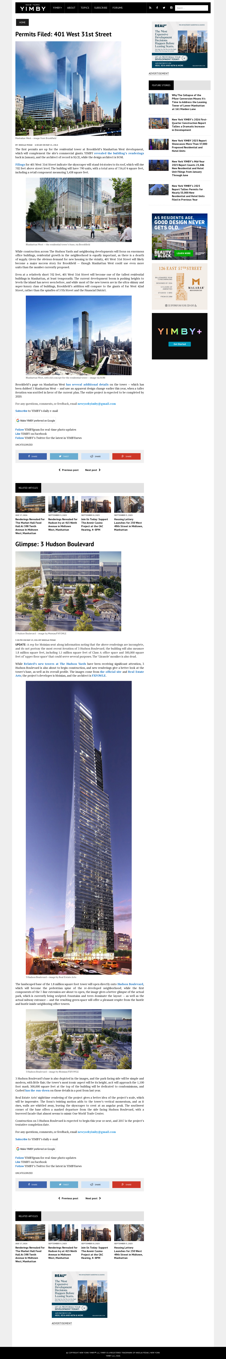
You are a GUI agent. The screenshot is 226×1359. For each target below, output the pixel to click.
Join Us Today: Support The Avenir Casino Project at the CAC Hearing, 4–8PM (94, 524)
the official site (111, 672)
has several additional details (87, 384)
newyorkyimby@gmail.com (97, 404)
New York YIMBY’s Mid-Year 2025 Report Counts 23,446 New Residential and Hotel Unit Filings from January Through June (188, 168)
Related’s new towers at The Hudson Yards (55, 664)
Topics (85, 7)
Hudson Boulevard (130, 984)
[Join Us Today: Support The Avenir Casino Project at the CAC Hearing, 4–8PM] (96, 510)
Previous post (70, 470)
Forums (118, 7)
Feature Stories (161, 85)
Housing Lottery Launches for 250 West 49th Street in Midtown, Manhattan (128, 524)
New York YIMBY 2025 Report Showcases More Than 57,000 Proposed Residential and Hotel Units (189, 145)
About (71, 7)
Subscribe (100, 7)
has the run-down (37, 1090)
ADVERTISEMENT (62, 1323)
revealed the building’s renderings (119, 153)
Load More (79, 1335)
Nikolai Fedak (26, 145)
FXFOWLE (99, 675)
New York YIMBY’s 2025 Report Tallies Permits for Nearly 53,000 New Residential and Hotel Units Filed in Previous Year (188, 192)
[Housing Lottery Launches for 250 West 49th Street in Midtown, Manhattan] (129, 510)
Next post (91, 470)
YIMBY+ (57, 7)
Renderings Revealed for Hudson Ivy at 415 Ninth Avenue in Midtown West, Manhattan (62, 524)
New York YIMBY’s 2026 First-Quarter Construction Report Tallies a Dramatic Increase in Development (189, 124)
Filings (20, 164)
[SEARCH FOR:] (191, 7)
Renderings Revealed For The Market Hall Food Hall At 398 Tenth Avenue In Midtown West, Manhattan (30, 526)
